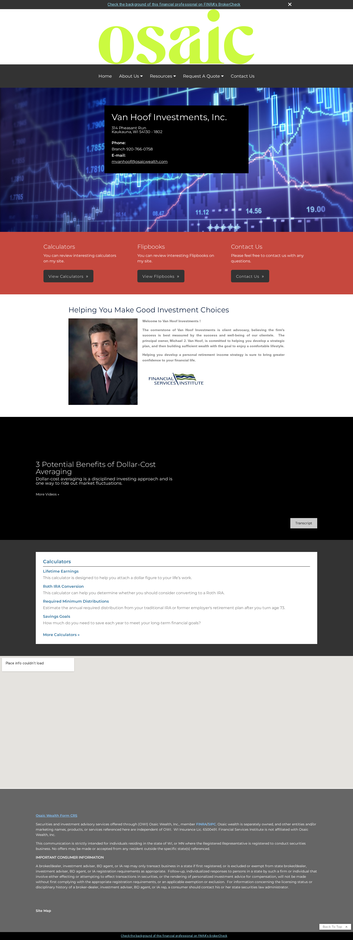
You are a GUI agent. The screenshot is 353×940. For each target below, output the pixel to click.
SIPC (212, 824)
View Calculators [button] (66, 276)
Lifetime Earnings (61, 571)
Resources (161, 76)
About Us (129, 76)
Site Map (43, 911)
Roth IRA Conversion (63, 586)
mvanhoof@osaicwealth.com (140, 161)
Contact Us (243, 76)
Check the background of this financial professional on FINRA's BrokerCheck (174, 4)
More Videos (47, 494)
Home (105, 76)
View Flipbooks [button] (158, 276)
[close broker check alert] (290, 4)
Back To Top (333, 926)
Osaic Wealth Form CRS (56, 815)
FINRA (201, 824)
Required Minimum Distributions (76, 601)
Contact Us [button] (247, 276)
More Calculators (61, 634)
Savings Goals (56, 616)
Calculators (57, 561)
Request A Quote (201, 76)
